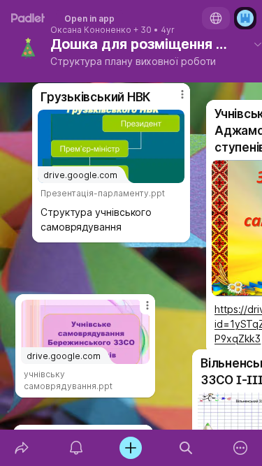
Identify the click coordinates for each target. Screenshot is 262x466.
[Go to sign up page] (245, 18)
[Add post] (131, 448)
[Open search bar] (186, 447)
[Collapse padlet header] (258, 44)
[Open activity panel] (76, 448)
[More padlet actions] (240, 448)
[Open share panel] (22, 448)
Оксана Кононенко (90, 30)
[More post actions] (138, 311)
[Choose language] (216, 18)
